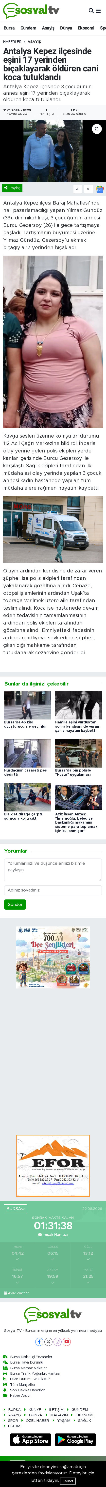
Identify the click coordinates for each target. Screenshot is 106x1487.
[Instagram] (57, 1342)
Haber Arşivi (20, 1396)
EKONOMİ (84, 1415)
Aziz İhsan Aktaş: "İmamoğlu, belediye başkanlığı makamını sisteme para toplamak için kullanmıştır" (76, 823)
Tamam (68, 1481)
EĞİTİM (14, 1426)
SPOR (13, 1421)
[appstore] (31, 1440)
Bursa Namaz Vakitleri (29, 1368)
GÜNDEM (79, 1410)
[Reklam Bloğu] (53, 1165)
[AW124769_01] (53, 529)
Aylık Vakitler (18, 1293)
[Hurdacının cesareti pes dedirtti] (27, 753)
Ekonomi (86, 27)
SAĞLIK (84, 1421)
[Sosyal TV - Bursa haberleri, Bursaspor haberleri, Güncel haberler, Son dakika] (31, 11)
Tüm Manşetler (22, 1385)
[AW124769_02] (53, 341)
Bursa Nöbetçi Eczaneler (31, 1357)
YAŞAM (63, 1421)
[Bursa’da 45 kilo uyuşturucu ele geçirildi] (27, 705)
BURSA (14, 1410)
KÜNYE (35, 1410)
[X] (48, 1342)
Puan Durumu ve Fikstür (30, 1379)
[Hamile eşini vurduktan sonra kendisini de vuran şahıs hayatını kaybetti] (78, 705)
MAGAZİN (59, 1415)
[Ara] (91, 11)
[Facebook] (39, 1342)
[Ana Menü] (98, 11)
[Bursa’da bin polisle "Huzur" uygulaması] (78, 753)
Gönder (15, 904)
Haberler (12, 42)
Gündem (28, 27)
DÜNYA (35, 1415)
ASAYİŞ (34, 42)
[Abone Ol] (100, 189)
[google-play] (75, 1440)
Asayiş (48, 27)
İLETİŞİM (56, 1410)
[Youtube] (67, 1342)
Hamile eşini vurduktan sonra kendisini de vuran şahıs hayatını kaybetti (77, 727)
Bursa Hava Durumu (26, 1362)
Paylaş (15, 188)
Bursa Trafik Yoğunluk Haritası (35, 1373)
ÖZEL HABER (37, 1421)
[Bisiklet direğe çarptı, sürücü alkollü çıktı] (27, 797)
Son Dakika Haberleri (27, 1390)
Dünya (66, 27)
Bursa (9, 27)
